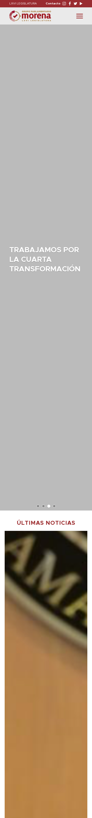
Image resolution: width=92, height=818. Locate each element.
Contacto (53, 3)
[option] (46, 265)
